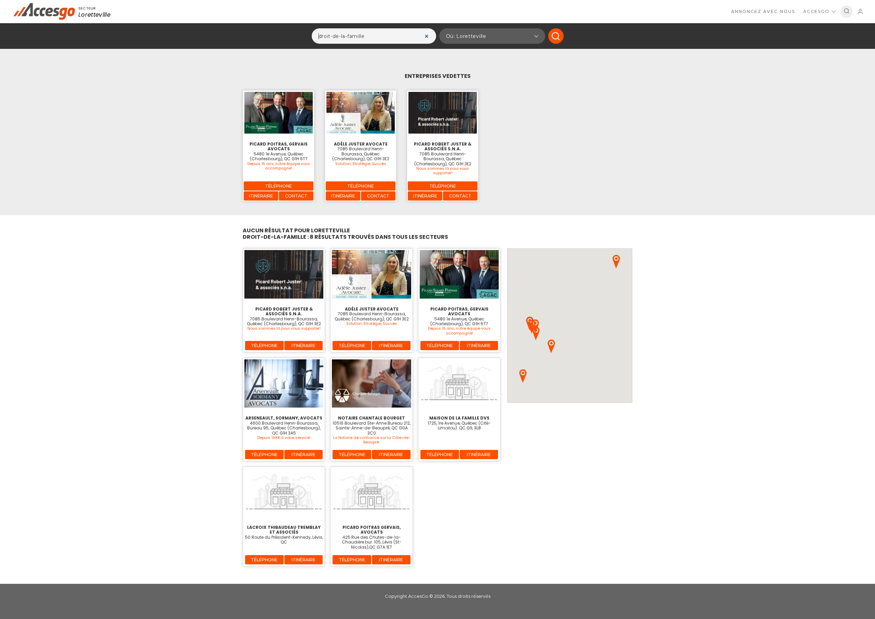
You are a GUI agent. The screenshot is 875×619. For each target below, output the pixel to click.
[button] (492, 36)
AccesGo (816, 11)
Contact (296, 195)
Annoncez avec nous (763, 11)
